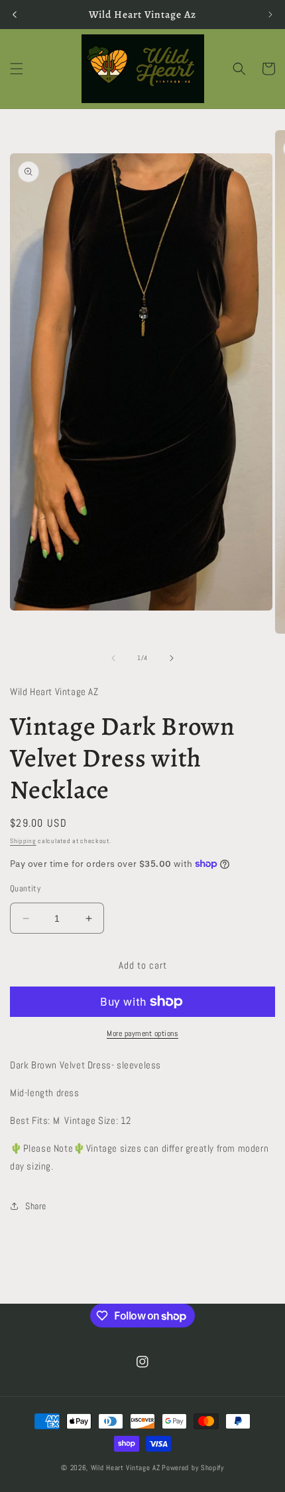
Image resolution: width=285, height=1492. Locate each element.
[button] (16, 68)
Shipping (23, 841)
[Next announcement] (270, 14)
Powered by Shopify (193, 1467)
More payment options (142, 1033)
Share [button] (35, 1206)
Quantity (25, 888)
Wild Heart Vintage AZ (125, 1467)
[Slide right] (171, 658)
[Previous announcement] (14, 14)
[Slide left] (113, 658)
